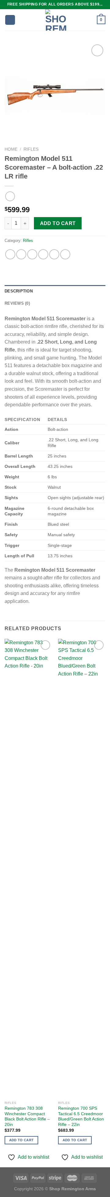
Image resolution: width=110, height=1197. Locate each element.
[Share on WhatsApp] (10, 254)
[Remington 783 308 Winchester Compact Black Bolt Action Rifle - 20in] (28, 868)
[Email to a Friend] (43, 254)
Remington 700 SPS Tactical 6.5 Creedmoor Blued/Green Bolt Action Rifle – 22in (81, 1116)
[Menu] (10, 20)
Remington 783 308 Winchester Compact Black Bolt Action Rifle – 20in (27, 1116)
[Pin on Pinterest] (54, 254)
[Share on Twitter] (32, 254)
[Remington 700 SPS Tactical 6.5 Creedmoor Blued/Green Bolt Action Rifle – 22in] (81, 868)
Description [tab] (19, 291)
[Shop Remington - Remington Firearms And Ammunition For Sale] (56, 20)
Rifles (31, 149)
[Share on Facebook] (21, 254)
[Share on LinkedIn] (65, 254)
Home (11, 149)
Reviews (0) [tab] (17, 303)
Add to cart (58, 223)
